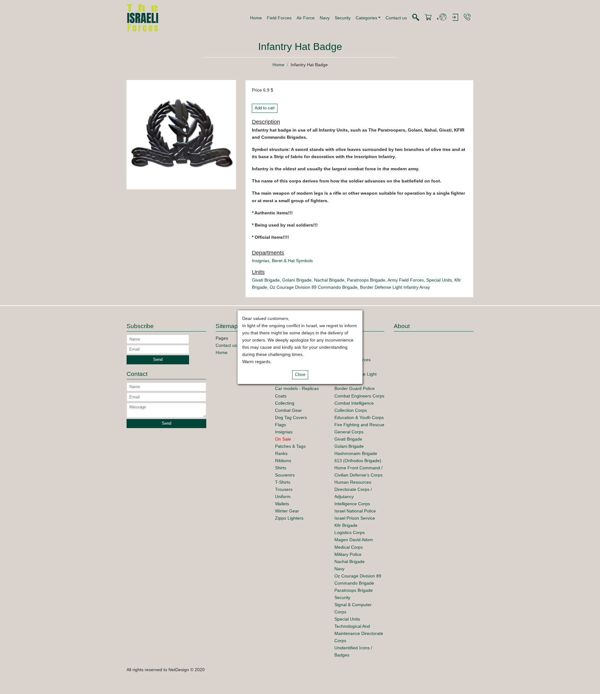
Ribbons (283, 460)
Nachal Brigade (329, 279)
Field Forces (279, 17)
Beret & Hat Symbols (292, 260)
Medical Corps (348, 547)
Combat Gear (288, 410)
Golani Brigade (297, 279)
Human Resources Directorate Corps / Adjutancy (353, 489)
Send (157, 359)
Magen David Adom (353, 539)
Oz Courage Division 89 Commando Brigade (314, 287)
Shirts (280, 467)
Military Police (348, 554)
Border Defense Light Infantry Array (395, 287)
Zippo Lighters (289, 518)
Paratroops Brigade (366, 279)
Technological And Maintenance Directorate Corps (358, 633)
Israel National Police (355, 510)
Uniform (283, 496)
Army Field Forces (406, 279)
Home (256, 17)
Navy (325, 17)
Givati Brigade (266, 279)
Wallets (282, 503)
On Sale (283, 439)
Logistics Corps (349, 532)
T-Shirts (282, 482)
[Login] (455, 17)
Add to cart (265, 108)
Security (343, 17)
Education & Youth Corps (359, 417)
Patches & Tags (290, 446)
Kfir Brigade (346, 525)
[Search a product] (415, 17)
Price (257, 89)
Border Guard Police (354, 388)
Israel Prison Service (354, 518)
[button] (368, 17)
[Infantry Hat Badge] (181, 134)
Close (300, 374)
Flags (280, 424)
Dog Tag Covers (291, 417)
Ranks (281, 453)
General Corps (348, 431)
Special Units (439, 279)
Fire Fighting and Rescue (359, 424)
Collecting (284, 403)
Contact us (396, 17)
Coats (281, 395)
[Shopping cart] (428, 17)
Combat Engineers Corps (359, 395)
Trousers (283, 489)
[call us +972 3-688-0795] (467, 17)
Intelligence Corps (352, 503)
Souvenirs (285, 474)
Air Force (306, 17)
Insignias (260, 260)
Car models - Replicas (297, 388)
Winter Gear (287, 510)
